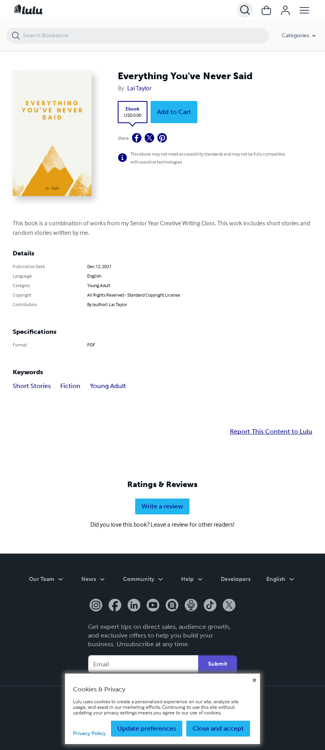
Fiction (70, 386)
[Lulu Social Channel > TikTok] (210, 606)
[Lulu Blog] (172, 606)
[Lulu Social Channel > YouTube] (153, 606)
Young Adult (108, 386)
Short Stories (32, 386)
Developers (235, 579)
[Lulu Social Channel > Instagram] (96, 606)
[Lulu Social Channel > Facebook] (115, 606)
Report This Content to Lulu (271, 431)
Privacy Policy (89, 733)
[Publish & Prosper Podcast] (191, 606)
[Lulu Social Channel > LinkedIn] (134, 606)
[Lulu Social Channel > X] (229, 606)
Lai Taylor (139, 87)
